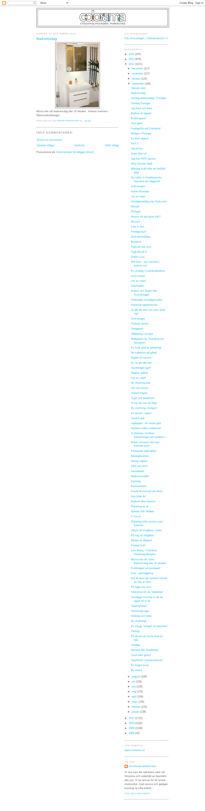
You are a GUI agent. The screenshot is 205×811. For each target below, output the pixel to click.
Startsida (79, 145)
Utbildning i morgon (142, 334)
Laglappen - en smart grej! (146, 423)
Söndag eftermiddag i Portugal (148, 98)
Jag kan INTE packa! (143, 158)
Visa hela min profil (138, 793)
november (138, 73)
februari (136, 706)
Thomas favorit (139, 323)
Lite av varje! (138, 281)
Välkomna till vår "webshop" (147, 592)
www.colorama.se (135, 750)
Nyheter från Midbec (142, 511)
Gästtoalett (137, 286)
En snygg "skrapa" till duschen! (149, 626)
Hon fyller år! (138, 496)
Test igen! (136, 123)
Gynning (136, 481)
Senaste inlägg (45, 145)
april (134, 696)
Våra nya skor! (139, 466)
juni (134, 686)
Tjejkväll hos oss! (141, 247)
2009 (132, 728)
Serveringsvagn (140, 611)
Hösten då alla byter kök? (146, 216)
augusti (136, 676)
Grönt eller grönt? (141, 655)
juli (134, 681)
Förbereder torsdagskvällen (146, 300)
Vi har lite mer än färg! (144, 403)
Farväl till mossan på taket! (147, 491)
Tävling (135, 631)
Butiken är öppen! (141, 113)
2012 (132, 64)
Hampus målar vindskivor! (146, 428)
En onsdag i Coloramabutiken (148, 271)
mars (135, 701)
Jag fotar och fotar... (142, 108)
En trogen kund (140, 665)
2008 (132, 733)
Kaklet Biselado (140, 191)
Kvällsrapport (138, 118)
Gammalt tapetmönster (144, 305)
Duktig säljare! (139, 461)
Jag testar (137, 148)
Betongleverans (140, 456)
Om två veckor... (140, 388)
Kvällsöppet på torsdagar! (146, 568)
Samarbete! (137, 471)
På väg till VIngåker (142, 535)
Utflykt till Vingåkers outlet (146, 530)
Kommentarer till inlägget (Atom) (75, 152)
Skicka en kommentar (49, 140)
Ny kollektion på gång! (144, 352)
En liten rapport (140, 138)
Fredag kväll (138, 545)
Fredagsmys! (138, 231)
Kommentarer (139, 486)
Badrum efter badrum (143, 501)
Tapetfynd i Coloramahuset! (147, 660)
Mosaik (135, 206)
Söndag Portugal (140, 103)
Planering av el (139, 506)
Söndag (135, 645)
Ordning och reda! (141, 616)
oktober (136, 78)
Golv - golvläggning (142, 573)
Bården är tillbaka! (141, 540)
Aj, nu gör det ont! (141, 363)
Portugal (136, 211)
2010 (132, 723)
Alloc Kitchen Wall (141, 163)
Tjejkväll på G (139, 252)
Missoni (135, 221)
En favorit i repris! (141, 413)
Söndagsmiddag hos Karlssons (149, 201)
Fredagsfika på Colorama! (146, 128)
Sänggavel (137, 328)
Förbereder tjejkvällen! (144, 451)
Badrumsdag (138, 93)
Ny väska (136, 670)
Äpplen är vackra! (141, 357)
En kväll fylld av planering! (146, 347)
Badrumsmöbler (140, 476)
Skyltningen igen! (141, 368)
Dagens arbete (139, 373)
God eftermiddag (140, 236)
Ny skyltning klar (140, 383)
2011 (132, 718)
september (138, 83)
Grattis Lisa (137, 257)
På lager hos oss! (141, 587)
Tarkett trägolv (139, 393)
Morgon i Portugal (141, 133)
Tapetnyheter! (139, 606)
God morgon (138, 186)
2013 (132, 59)
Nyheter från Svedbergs (144, 650)
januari (136, 711)
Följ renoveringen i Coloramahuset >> (146, 38)
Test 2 (134, 143)
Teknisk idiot (138, 88)
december (138, 68)
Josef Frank (138, 418)
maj (134, 691)
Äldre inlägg (112, 145)
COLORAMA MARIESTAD (142, 766)
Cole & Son (137, 226)
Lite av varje (138, 196)
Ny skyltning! (138, 621)
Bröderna (136, 242)
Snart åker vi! (139, 153)
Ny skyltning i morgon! (144, 408)
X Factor (136, 516)
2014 (132, 54)
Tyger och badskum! (143, 398)
